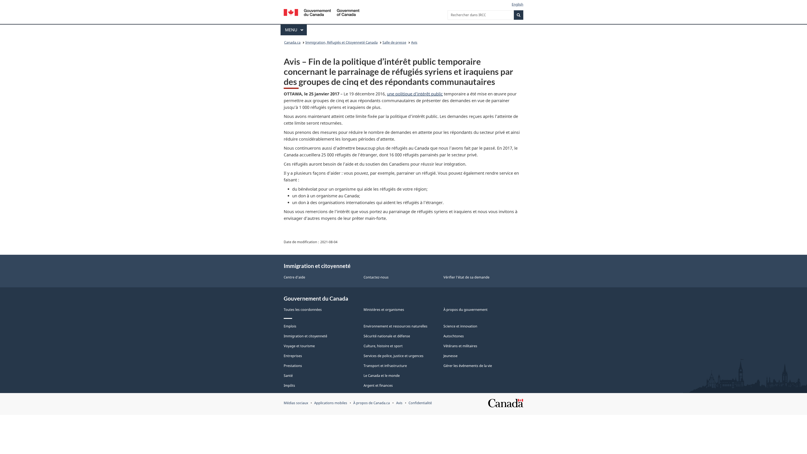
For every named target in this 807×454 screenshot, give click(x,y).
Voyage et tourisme (299, 346)
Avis (414, 42)
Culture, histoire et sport (383, 346)
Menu (296, 30)
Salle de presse (394, 42)
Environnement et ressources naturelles (395, 326)
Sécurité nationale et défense (387, 336)
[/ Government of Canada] (321, 13)
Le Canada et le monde (382, 375)
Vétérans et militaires (460, 346)
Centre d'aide (294, 277)
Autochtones (453, 336)
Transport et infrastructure (385, 365)
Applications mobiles (330, 403)
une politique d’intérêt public (415, 94)
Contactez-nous (376, 277)
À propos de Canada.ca (371, 403)
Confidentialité (420, 403)
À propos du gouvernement (465, 309)
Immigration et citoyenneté (305, 336)
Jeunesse (450, 356)
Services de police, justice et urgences (393, 356)
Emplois (290, 326)
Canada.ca (292, 42)
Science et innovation (460, 326)
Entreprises (293, 356)
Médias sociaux (296, 403)
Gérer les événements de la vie (467, 365)
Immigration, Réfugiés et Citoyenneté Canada (341, 42)
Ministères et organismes (384, 309)
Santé (288, 375)
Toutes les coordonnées (303, 309)
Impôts (289, 385)
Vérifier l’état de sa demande (466, 277)
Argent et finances (378, 385)
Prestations (293, 365)
